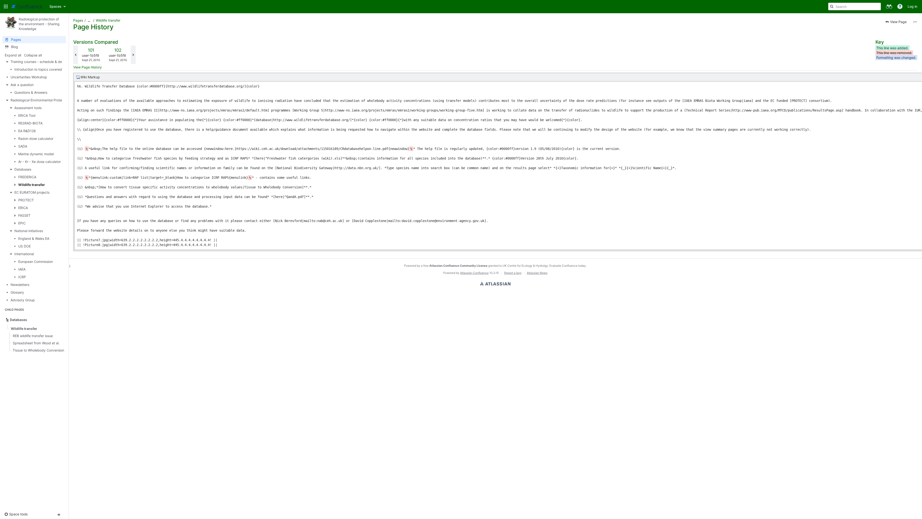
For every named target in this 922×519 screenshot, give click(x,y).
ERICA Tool (26, 115)
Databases (22, 169)
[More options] (915, 21)
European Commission (35, 262)
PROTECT (26, 200)
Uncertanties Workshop (29, 77)
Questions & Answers (30, 92)
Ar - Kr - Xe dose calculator (39, 162)
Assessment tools (28, 108)
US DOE (24, 246)
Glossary (17, 292)
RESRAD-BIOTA (30, 123)
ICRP (22, 277)
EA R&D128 (27, 131)
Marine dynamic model (36, 154)
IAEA (21, 269)
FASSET (24, 215)
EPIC (22, 223)
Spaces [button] (55, 6)
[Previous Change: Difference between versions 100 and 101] (75, 55)
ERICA (23, 208)
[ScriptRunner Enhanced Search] (889, 6)
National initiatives (28, 231)
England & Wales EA (33, 238)
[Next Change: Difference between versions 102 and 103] (133, 55)
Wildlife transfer (31, 185)
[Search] (832, 6)
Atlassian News (537, 273)
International (24, 254)
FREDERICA (27, 177)
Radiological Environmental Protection (40, 100)
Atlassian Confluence (474, 273)
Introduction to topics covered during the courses (53, 69)
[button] (5, 6)
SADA (22, 146)
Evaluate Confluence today (567, 265)
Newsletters (20, 285)
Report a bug (512, 273)
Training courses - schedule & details (39, 62)
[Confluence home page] (27, 6)
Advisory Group (23, 300)
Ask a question (22, 85)
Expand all (13, 55)
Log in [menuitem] (912, 6)
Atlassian (495, 283)
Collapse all (33, 55)
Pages (78, 20)
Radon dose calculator (35, 138)
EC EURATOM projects (31, 192)
